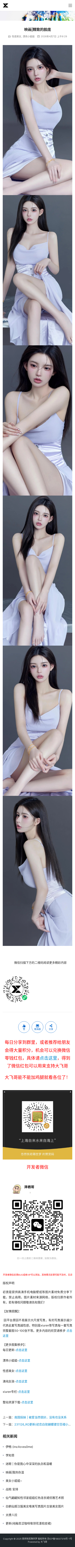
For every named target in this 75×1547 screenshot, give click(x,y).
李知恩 (10, 1455)
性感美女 (16, 36)
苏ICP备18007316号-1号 (59, 1538)
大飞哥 (44, 1541)
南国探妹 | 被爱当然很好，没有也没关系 (40, 1417)
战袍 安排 (12, 1489)
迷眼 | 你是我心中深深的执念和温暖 (29, 1463)
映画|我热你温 (15, 1472)
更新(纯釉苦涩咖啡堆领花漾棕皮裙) (29, 1523)
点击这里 (48, 1058)
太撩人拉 (11, 1514)
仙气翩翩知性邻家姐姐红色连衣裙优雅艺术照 (35, 1497)
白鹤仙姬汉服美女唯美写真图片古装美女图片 (35, 1506)
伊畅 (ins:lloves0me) (19, 1446)
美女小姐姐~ (14, 1480)
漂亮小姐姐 (29, 36)
